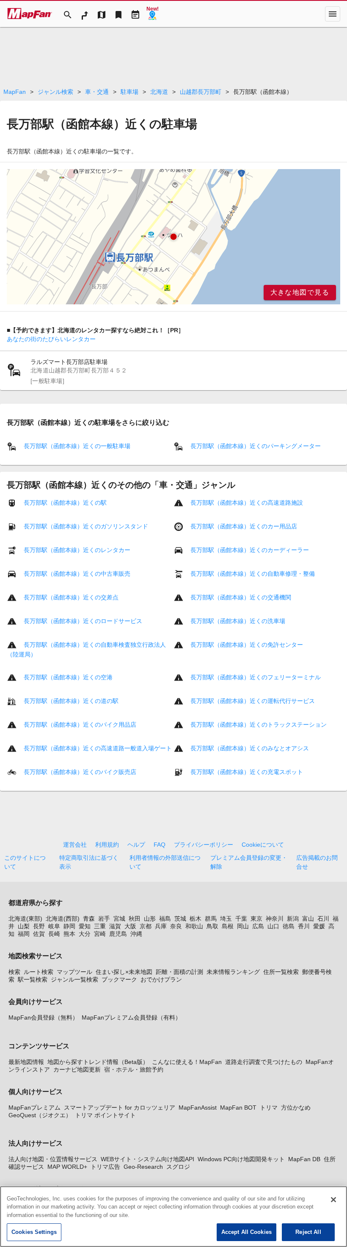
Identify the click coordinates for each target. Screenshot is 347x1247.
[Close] (333, 1199)
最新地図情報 (26, 1061)
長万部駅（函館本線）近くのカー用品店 (243, 526)
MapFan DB (304, 1159)
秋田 (134, 918)
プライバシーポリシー (203, 844)
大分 (85, 933)
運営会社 (75, 844)
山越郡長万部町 (200, 91)
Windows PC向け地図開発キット (241, 1159)
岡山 (243, 926)
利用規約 (107, 844)
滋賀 (115, 926)
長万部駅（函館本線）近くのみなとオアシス (249, 748)
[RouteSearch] (84, 13)
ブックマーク (119, 979)
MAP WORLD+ (67, 1166)
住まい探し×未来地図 (124, 971)
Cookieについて (263, 844)
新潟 (293, 918)
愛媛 (319, 926)
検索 (14, 971)
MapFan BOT (238, 1107)
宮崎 (100, 933)
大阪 (130, 926)
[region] (173, 236)
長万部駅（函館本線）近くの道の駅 (71, 700)
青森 (89, 918)
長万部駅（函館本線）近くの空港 (68, 677)
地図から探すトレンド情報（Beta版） (98, 1061)
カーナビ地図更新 (77, 1069)
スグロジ (178, 1166)
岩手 (104, 918)
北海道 (159, 91)
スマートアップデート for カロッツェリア (119, 1107)
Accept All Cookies (246, 1232)
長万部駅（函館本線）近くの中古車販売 (77, 573)
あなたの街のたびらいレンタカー (51, 339)
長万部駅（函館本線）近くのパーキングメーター (255, 446)
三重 (100, 926)
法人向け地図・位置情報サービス (52, 1159)
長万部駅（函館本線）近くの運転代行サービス (252, 700)
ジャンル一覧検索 (74, 979)
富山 (308, 918)
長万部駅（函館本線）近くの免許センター (246, 644)
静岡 (69, 926)
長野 (39, 926)
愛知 (85, 926)
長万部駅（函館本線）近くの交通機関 (240, 597)
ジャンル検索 (55, 91)
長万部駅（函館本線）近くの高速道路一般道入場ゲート (98, 748)
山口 (273, 926)
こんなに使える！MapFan (187, 1061)
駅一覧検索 (32, 979)
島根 (228, 926)
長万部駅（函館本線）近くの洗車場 (237, 621)
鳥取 (212, 926)
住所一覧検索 (281, 971)
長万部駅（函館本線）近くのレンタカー (77, 550)
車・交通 (97, 91)
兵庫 (161, 926)
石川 (323, 918)
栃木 (195, 918)
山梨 (24, 926)
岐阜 (54, 926)
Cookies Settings (34, 1232)
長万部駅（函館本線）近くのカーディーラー (249, 550)
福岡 (24, 933)
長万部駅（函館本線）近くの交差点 (71, 597)
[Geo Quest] (152, 13)
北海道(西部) (63, 918)
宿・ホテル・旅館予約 (133, 1069)
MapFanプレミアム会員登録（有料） (131, 1017)
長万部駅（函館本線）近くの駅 (65, 502)
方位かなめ (296, 1107)
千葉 (241, 918)
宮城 (119, 918)
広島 (258, 926)
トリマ (269, 1107)
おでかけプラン (161, 979)
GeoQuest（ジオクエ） (40, 1115)
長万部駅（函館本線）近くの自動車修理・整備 (252, 573)
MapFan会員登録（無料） (43, 1017)
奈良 (176, 926)
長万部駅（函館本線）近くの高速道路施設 (246, 502)
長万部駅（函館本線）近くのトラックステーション (258, 724)
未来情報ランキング (233, 971)
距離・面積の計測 (179, 971)
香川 (304, 926)
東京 (256, 918)
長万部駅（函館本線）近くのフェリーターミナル (255, 677)
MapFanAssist (198, 1107)
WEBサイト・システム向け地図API (147, 1159)
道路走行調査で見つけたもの (263, 1061)
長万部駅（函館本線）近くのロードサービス (83, 621)
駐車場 (129, 91)
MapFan (14, 91)
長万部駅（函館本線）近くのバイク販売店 (80, 771)
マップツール (74, 971)
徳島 (289, 926)
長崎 (54, 933)
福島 (165, 918)
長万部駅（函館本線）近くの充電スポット (246, 771)
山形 (150, 918)
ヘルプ (136, 844)
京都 (145, 926)
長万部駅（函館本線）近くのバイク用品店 (80, 724)
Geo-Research (143, 1166)
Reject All (308, 1232)
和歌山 (194, 926)
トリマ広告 (105, 1166)
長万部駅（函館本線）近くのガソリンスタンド (86, 526)
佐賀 (39, 933)
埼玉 (226, 918)
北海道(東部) (25, 918)
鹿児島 (118, 933)
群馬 (211, 918)
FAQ (159, 844)
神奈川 (275, 918)
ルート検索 (38, 971)
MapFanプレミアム (34, 1107)
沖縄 (136, 933)
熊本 (69, 933)
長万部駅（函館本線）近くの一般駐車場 (77, 446)
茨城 (180, 918)
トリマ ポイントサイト (105, 1115)
